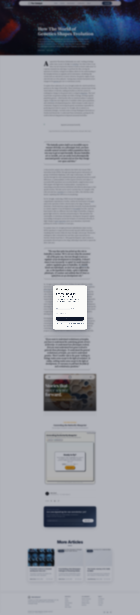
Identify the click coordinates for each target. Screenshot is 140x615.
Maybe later (70, 326)
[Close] (84, 288)
